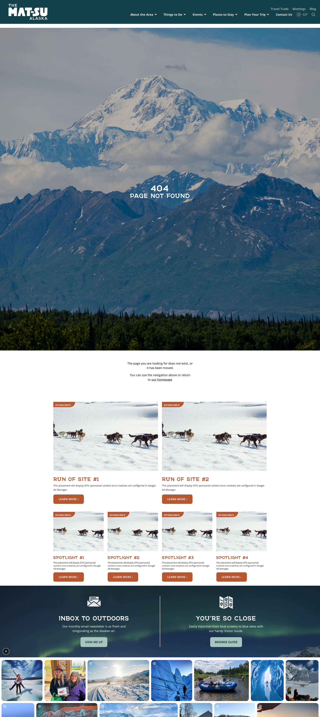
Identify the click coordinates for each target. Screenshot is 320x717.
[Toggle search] (313, 14)
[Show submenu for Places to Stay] (236, 14)
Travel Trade (279, 9)
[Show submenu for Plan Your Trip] (268, 14)
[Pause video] (6, 651)
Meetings (299, 9)
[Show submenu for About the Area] (155, 14)
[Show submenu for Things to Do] (184, 14)
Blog (313, 9)
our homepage (162, 380)
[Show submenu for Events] (205, 14)
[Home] (28, 12)
